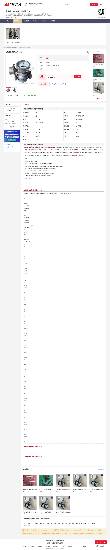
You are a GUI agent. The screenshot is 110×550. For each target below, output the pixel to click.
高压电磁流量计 (92, 523)
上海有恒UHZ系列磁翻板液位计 (100, 64)
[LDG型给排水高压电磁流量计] (98, 87)
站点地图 (48, 546)
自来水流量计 (26, 525)
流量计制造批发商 (60, 540)
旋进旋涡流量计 (83, 523)
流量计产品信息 (49, 540)
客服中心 (40, 546)
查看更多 (12, 127)
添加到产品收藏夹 (10, 147)
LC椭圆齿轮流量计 (37, 523)
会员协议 (62, 546)
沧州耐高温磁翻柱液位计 (99, 79)
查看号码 (77, 77)
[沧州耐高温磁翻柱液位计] (98, 73)
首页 (5, 47)
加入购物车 (55, 84)
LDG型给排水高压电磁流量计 (100, 94)
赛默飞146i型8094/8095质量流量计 (14, 42)
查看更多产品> (101, 469)
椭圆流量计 (68, 523)
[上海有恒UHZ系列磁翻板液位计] (98, 58)
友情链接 (84, 546)
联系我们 (33, 546)
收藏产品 (9, 95)
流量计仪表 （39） (11, 108)
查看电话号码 (11, 121)
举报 (17, 95)
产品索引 (8, 145)
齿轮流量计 (61, 523)
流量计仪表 (14, 47)
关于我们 (25, 546)
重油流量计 (54, 523)
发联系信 (43, 84)
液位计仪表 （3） (11, 110)
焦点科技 (57, 548)
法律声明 (70, 546)
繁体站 (77, 546)
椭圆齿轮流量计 (27, 523)
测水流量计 (75, 523)
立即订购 (63, 84)
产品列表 (9, 47)
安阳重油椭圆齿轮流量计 (57, 542)
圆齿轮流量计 (46, 523)
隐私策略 (55, 546)
